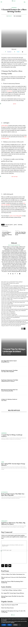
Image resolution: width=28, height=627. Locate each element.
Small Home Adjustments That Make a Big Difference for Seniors (9, 380)
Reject (9, 624)
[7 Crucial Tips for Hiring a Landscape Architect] (14, 341)
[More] (22, 52)
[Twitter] (17, 273)
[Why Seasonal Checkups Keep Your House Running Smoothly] (23, 390)
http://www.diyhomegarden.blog (14, 245)
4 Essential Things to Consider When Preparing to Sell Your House (7, 234)
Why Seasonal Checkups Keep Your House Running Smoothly (9, 390)
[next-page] (24, 329)
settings (12, 622)
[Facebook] (8, 273)
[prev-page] (22, 329)
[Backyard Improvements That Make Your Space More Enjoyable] (23, 371)
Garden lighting (4, 125)
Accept (4, 624)
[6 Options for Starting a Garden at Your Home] (23, 400)
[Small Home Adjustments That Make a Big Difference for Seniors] (23, 380)
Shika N (4, 353)
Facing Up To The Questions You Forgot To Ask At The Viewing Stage (13, 611)
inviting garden (5, 226)
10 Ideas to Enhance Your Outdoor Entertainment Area (13, 574)
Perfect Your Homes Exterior (7, 608)
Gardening (14, 7)
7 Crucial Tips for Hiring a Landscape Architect (14, 350)
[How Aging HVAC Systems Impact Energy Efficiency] (23, 361)
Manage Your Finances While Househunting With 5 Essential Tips (12, 582)
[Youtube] (19, 273)
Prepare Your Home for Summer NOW (9, 604)
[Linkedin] (12, 273)
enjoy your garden (9, 224)
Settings (15, 624)
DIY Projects (4, 492)
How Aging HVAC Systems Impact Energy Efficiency (9, 361)
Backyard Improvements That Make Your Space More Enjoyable (9, 371)
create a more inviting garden (15, 215)
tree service (9, 91)
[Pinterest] (15, 273)
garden (15, 224)
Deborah (10, 15)
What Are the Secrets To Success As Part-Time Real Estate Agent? (13, 578)
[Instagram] (10, 273)
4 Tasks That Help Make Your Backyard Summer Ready (20, 233)
